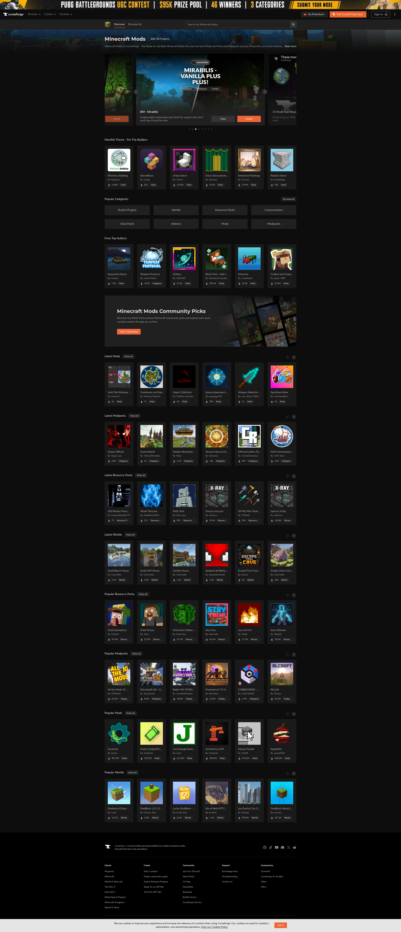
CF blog (186, 882)
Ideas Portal (188, 877)
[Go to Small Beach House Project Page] (119, 563)
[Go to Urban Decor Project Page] (184, 167)
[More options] (395, 14)
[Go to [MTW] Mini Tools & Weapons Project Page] (249, 503)
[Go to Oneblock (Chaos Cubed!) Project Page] (119, 800)
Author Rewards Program (156, 882)
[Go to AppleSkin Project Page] (282, 741)
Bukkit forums (189, 897)
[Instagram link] (265, 847)
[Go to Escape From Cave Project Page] (249, 563)
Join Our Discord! (191, 871)
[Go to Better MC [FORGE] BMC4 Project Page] (184, 681)
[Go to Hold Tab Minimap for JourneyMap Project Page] (119, 384)
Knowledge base (230, 871)
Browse (32, 14)
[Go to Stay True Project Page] (216, 622)
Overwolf (265, 871)
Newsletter (188, 887)
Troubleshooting (229, 877)
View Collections (129, 331)
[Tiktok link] (271, 847)
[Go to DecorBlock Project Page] (151, 167)
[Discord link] (282, 847)
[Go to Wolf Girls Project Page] (184, 503)
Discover (119, 24)
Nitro (263, 887)
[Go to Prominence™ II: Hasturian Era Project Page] (216, 681)
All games (109, 871)
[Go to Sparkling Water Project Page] (282, 384)
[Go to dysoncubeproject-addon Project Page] (216, 384)
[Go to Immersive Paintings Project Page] (249, 167)
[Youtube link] (277, 847)
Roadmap (187, 892)
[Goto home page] (13, 14)
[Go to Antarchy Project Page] (249, 266)
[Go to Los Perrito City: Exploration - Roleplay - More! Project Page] (249, 800)
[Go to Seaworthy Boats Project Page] (119, 266)
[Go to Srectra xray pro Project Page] (216, 503)
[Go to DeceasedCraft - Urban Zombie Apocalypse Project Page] (151, 681)
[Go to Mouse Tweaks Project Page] (249, 741)
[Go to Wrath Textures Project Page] (151, 503)
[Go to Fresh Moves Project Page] (151, 622)
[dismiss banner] (396, 5)
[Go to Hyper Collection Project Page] (184, 384)
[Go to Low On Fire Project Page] (249, 622)
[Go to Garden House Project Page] (184, 563)
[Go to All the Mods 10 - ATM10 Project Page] (119, 681)
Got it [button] (281, 925)
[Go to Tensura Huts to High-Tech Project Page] (216, 444)
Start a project (151, 871)
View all (128, 356)
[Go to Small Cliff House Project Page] (151, 563)
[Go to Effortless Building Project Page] (119, 167)
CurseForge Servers (192, 902)
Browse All (134, 24)
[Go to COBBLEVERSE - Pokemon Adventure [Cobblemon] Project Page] (249, 681)
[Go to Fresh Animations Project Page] (119, 622)
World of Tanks (112, 907)
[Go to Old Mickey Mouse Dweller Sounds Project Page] (119, 503)
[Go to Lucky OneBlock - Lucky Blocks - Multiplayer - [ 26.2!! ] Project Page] (184, 800)
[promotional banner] (200, 4)
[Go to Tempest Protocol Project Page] (151, 266)
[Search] (293, 24)
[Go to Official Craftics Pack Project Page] (249, 444)
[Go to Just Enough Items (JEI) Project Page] (184, 741)
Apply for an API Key (154, 887)
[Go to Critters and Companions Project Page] (282, 266)
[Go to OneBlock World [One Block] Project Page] (282, 800)
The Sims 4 (110, 887)
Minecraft (109, 877)
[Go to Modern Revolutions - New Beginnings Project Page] (184, 444)
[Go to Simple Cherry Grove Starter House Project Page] (282, 563)
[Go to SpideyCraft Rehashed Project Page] (216, 563)
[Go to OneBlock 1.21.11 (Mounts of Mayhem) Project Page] (151, 800)
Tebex (263, 882)
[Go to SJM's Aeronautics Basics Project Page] (282, 444)
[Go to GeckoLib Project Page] (119, 741)
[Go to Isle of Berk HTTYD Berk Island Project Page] (216, 800)
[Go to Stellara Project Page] (184, 266)
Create (48, 14)
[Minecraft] (108, 24)
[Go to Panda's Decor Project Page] (282, 167)
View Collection (240, 119)
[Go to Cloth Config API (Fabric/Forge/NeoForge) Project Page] (151, 741)
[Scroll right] (293, 357)
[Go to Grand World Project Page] (151, 444)
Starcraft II (110, 892)
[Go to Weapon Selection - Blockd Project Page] (249, 384)
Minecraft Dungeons (115, 902)
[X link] (288, 847)
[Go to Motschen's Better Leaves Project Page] (184, 622)
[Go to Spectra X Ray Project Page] (282, 503)
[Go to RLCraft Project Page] (282, 681)
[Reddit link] (294, 847)
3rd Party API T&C (152, 892)
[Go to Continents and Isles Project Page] (151, 384)
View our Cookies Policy (214, 927)
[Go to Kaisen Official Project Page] (119, 444)
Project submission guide (156, 877)
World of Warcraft (113, 882)
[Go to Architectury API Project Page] (216, 741)
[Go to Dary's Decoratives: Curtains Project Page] (216, 167)
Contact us (227, 882)
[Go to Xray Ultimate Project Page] (282, 622)
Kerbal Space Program (115, 897)
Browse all (288, 199)
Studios (64, 14)
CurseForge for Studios (272, 877)
